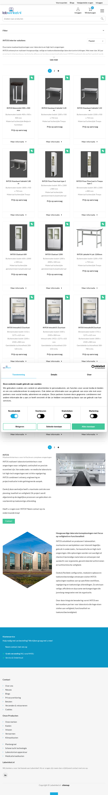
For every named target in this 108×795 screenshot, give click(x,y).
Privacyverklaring (13, 697)
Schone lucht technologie (16, 748)
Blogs (72, 3)
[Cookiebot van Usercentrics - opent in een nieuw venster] (93, 367)
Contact (8, 521)
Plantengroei (10, 744)
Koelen (8, 726)
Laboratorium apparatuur (16, 752)
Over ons (9, 686)
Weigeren (19, 426)
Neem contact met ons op (16, 647)
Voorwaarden (61, 3)
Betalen (8, 701)
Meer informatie (17, 142)
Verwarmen (10, 733)
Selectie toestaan (54, 426)
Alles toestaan (88, 426)
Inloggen (99, 3)
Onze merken (11, 722)
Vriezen (8, 730)
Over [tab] (89, 374)
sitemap (65, 785)
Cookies (8, 709)
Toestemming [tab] (18, 374)
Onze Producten (10, 715)
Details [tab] (54, 374)
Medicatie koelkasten (14, 756)
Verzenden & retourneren (16, 705)
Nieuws (8, 690)
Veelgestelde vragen (85, 3)
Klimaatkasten (11, 737)
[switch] (41, 416)
